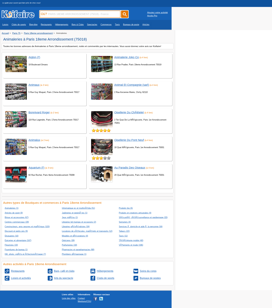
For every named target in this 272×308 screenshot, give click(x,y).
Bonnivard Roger (39, 112)
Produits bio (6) (126, 208)
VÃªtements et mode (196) (131, 245)
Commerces (106, 24)
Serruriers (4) (125, 222)
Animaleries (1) (11, 208)
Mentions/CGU (84, 301)
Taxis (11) (123, 236)
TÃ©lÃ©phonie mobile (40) (131, 240)
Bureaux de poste (131, 24)
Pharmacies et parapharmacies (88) (78, 249)
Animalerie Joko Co (126, 57)
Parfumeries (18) (69, 245)
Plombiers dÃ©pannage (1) (74, 254)
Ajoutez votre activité (157, 12)
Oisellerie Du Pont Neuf (129, 140)
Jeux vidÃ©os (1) (70, 217)
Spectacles (92, 24)
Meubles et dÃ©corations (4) (75, 236)
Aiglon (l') (34, 57)
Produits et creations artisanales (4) (135, 213)
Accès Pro (152, 15)
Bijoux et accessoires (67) (16, 217)
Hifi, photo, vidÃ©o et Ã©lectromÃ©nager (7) (25, 254)
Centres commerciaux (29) (17, 222)
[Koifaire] (18, 17)
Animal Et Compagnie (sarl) (131, 84)
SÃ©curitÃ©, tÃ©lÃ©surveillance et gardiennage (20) (143, 217)
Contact (81, 298)
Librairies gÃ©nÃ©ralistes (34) (76, 226)
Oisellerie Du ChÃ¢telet (129, 112)
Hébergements (61, 24)
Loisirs (5, 24)
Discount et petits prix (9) (16, 231)
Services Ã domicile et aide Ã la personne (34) (140, 226)
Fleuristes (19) (11, 245)
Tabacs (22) (124, 231)
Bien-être (33, 24)
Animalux (34, 140)
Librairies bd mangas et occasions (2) (79, 222)
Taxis (117, 24)
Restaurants (46, 24)
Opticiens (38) (68, 240)
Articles (145, 24)
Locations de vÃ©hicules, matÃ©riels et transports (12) (87, 231)
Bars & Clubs (78, 24)
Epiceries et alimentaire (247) (18, 240)
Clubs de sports (19, 24)
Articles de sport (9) (14, 213)
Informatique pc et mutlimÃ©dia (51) (78, 208)
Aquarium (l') (36, 167)
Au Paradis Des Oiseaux (129, 167)
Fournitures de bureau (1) (16, 249)
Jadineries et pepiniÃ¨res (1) (74, 213)
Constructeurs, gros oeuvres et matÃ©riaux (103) (27, 226)
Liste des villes (69, 298)
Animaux (34, 84)
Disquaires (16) (11, 236)
